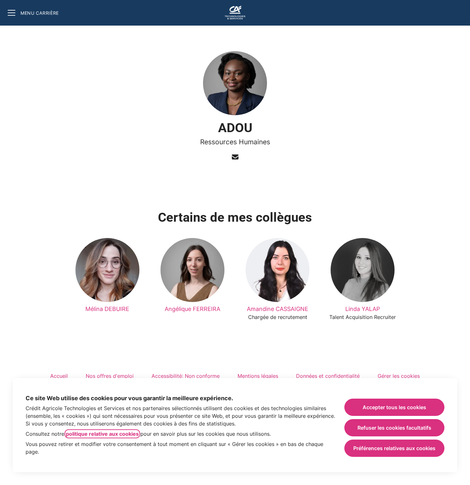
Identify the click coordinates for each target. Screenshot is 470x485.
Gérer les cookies (399, 376)
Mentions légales (258, 376)
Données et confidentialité (328, 376)
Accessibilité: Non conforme (186, 376)
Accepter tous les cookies (394, 407)
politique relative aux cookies (102, 434)
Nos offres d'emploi (110, 376)
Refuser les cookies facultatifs (394, 428)
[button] (235, 157)
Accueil (59, 376)
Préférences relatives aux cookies (394, 448)
